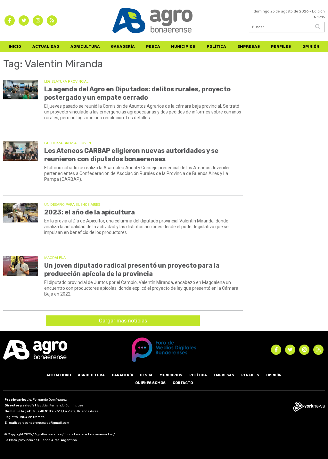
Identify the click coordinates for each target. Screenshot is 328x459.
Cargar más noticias (123, 321)
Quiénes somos (150, 383)
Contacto (183, 383)
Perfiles (281, 46)
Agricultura (85, 46)
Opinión (310, 46)
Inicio (15, 46)
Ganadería (123, 46)
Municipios (183, 46)
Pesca (153, 46)
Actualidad (45, 46)
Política (216, 46)
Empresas (248, 46)
